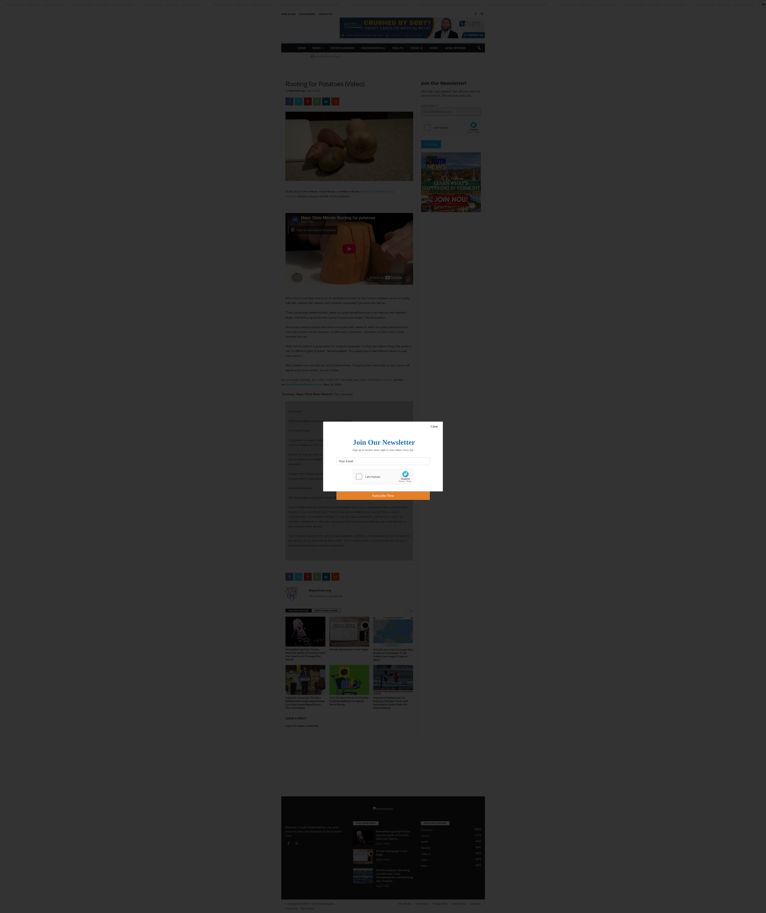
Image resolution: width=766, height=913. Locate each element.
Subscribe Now (383, 496)
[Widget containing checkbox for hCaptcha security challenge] (383, 476)
